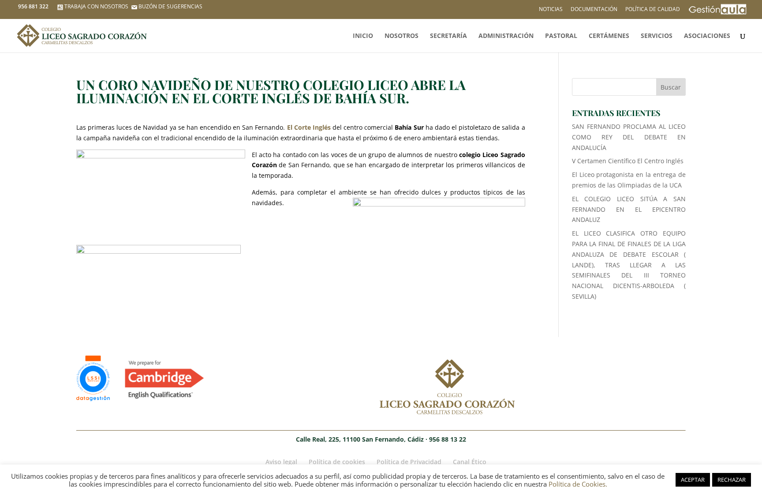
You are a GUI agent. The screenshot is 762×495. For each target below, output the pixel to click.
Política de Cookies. (578, 484)
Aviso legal (281, 462)
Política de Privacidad (409, 462)
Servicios (656, 36)
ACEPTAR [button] (693, 480)
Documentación (594, 10)
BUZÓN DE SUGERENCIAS (170, 6)
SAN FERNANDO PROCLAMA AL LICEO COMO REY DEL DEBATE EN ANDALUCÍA (629, 137)
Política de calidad (652, 10)
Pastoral (561, 36)
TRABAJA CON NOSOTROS (96, 6)
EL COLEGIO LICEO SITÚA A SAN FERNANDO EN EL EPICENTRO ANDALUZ (629, 209)
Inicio (363, 36)
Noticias (551, 10)
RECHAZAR (731, 480)
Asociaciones (707, 36)
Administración (506, 36)
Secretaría (448, 36)
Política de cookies (337, 462)
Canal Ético (469, 462)
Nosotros (401, 36)
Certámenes (609, 36)
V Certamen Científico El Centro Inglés (628, 161)
